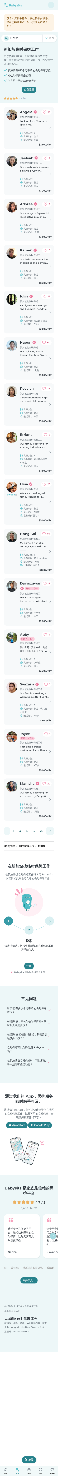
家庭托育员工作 (12, 1310)
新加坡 (7, 1322)
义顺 (6, 1327)
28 (41, 830)
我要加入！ (29, 1280)
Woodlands (33, 1322)
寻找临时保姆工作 (13, 1306)
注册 (29, 965)
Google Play (42, 1125)
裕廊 (22, 1322)
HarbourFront (21, 1331)
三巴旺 (7, 1331)
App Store (18, 1125)
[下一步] (50, 831)
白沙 (41, 1327)
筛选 (51, 38)
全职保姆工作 (31, 1306)
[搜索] (6, 38)
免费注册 (29, 89)
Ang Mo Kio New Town (24, 1327)
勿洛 (15, 1322)
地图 (31, 1459)
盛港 (44, 1322)
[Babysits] (13, 5)
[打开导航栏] (51, 5)
